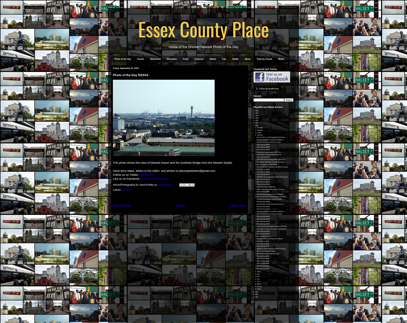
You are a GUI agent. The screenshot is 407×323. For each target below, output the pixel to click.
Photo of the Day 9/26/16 (263, 169)
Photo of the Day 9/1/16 (263, 268)
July (258, 274)
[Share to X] (187, 185)
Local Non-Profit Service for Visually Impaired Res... (271, 211)
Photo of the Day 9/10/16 (263, 236)
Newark (126, 189)
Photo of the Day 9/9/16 (263, 241)
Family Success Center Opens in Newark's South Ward (272, 226)
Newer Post (122, 206)
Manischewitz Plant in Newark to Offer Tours (269, 152)
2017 (256, 123)
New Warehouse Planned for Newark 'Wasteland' (270, 194)
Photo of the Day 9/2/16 (263, 266)
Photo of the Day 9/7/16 (263, 246)
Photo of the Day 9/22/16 (263, 182)
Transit (140, 59)
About (248, 59)
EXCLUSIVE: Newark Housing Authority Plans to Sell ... (272, 159)
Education (172, 59)
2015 (256, 292)
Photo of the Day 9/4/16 (263, 261)
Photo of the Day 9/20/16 (263, 191)
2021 (256, 113)
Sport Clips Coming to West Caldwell (267, 164)
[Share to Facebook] (190, 185)
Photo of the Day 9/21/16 (263, 184)
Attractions (155, 59)
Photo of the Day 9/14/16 (263, 221)
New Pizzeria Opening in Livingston (266, 251)
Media (281, 59)
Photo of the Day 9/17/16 (263, 209)
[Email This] (181, 185)
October (259, 132)
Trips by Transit (264, 59)
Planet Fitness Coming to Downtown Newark (269, 154)
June (258, 276)
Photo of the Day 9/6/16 (263, 256)
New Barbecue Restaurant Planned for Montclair (270, 238)
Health (235, 59)
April (258, 281)
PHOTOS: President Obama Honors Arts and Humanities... (273, 177)
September (260, 135)
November (260, 130)
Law (224, 59)
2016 (256, 125)
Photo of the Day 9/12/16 (263, 231)
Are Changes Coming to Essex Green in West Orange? (271, 229)
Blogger (226, 314)
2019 (256, 118)
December (260, 127)
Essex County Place (203, 29)
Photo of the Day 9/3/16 (263, 263)
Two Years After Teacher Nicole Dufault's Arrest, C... (271, 204)
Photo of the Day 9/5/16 (263, 258)
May (258, 279)
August (259, 271)
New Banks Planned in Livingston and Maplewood (270, 140)
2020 (256, 115)
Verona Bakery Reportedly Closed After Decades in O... (271, 162)
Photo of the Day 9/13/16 (263, 224)
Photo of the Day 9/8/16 (263, 244)
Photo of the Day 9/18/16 (263, 206)
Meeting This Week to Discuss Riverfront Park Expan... (271, 248)
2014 (256, 294)
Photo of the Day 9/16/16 (263, 216)
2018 (256, 120)
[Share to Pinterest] (193, 185)
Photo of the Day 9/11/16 (263, 234)
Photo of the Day (122, 59)
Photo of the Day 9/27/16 (263, 157)
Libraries (199, 59)
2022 (256, 110)
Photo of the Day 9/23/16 (263, 179)
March (259, 284)
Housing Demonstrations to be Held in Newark (269, 199)
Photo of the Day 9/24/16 (263, 174)
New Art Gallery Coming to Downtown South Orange (271, 137)
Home (180, 206)
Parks (186, 59)
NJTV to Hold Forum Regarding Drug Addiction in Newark (272, 167)
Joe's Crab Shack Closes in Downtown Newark (269, 214)
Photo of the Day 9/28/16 (263, 149)
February (259, 286)
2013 (256, 297)
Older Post (238, 206)
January (259, 289)
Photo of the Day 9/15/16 (263, 219)
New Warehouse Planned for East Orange (268, 253)
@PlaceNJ (147, 174)
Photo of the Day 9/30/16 (263, 144)
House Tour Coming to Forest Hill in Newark (269, 142)
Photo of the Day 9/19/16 (263, 201)
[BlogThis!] (184, 185)
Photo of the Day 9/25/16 (263, 172)
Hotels (213, 59)
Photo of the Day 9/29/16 (263, 147)
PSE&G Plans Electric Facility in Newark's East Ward (271, 196)
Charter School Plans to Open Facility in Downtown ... (271, 189)
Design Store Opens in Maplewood (266, 187)
